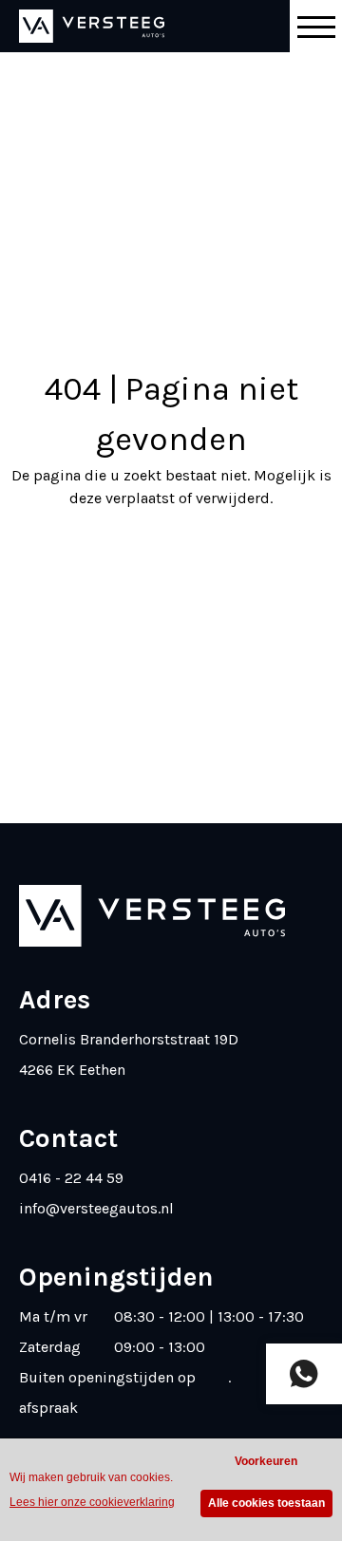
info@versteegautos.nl (96, 1208)
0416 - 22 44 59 (71, 1178)
